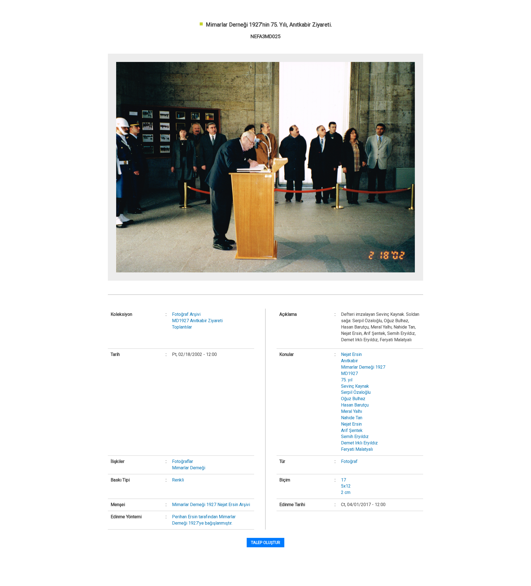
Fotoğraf (349, 461)
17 (343, 480)
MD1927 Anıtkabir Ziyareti (197, 320)
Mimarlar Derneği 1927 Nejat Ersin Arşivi (211, 504)
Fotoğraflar (182, 461)
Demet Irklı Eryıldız (359, 443)
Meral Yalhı (351, 411)
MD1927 (349, 373)
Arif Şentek (352, 430)
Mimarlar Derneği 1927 (363, 367)
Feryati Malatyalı (357, 449)
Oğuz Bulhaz (353, 398)
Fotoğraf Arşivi (186, 314)
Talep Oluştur (265, 542)
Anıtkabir (349, 360)
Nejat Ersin (351, 354)
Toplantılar (182, 327)
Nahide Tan (351, 417)
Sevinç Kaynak (355, 386)
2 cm (345, 492)
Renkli (178, 480)
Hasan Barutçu (355, 405)
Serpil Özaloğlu (356, 392)
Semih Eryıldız (355, 436)
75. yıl (346, 379)
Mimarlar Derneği (188, 467)
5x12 (346, 486)
